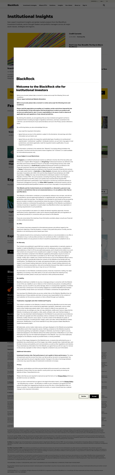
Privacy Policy (62, 376)
